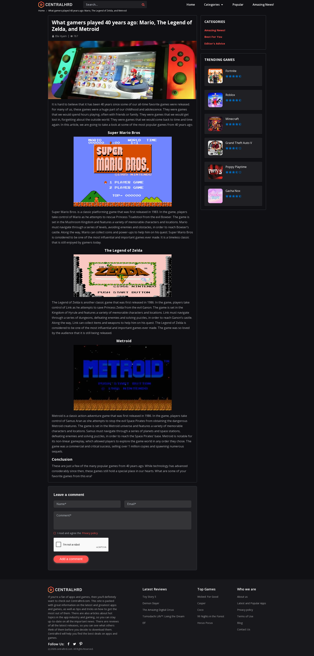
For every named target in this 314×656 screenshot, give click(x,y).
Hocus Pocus (205, 623)
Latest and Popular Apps (251, 603)
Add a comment (71, 559)
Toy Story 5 (149, 596)
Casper (201, 603)
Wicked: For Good (207, 596)
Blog (240, 623)
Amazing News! (263, 5)
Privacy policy (90, 533)
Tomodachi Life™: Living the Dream (163, 616)
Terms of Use (245, 616)
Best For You (213, 37)
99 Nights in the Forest (210, 616)
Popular (238, 5)
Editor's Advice (214, 43)
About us (242, 596)
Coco (200, 609)
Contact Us (243, 629)
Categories (212, 5)
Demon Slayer (150, 603)
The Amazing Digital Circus (158, 609)
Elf (143, 623)
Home (191, 5)
